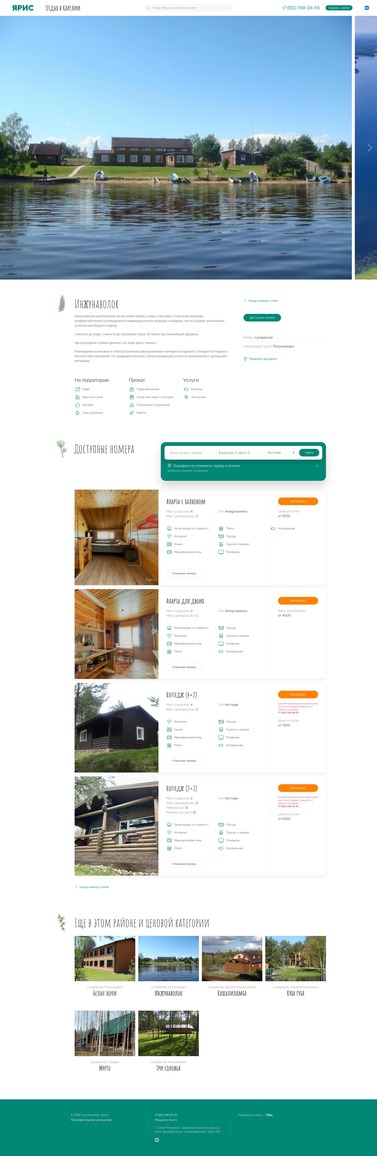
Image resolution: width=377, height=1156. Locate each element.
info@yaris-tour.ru (166, 1119)
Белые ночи (105, 992)
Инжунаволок (168, 992)
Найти (309, 452)
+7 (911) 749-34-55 (301, 8)
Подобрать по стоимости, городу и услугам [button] (206, 466)
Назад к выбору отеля (263, 300)
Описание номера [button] (184, 573)
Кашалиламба (232, 992)
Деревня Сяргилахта (304, 987)
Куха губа (295, 992)
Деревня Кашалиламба (240, 987)
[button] (369, 148)
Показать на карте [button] (263, 359)
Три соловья (168, 1067)
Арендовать (298, 501)
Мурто (105, 1067)
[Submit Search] (148, 8)
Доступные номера (262, 317)
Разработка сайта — (255, 1115)
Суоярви (113, 1062)
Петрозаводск (113, 987)
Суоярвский (95, 987)
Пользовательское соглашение (91, 1119)
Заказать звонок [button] (339, 7)
